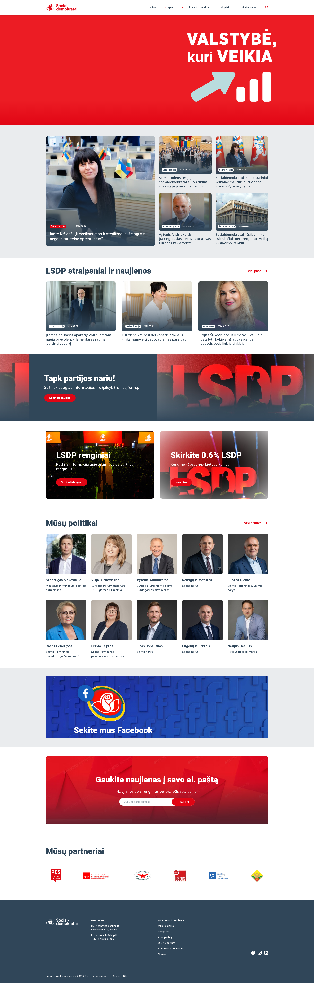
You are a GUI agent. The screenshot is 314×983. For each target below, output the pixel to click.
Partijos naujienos (171, 226)
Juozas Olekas (239, 580)
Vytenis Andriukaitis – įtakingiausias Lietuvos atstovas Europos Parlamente (185, 238)
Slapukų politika (120, 976)
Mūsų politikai (166, 925)
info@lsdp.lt (110, 935)
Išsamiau (181, 482)
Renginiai (163, 931)
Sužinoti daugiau (60, 397)
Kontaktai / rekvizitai (170, 948)
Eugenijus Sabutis (196, 646)
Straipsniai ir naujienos (171, 920)
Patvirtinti (183, 801)
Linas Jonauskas (150, 646)
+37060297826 (105, 938)
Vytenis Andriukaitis (152, 580)
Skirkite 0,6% (248, 7)
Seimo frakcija (58, 226)
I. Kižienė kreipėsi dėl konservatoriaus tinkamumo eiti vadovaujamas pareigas (154, 337)
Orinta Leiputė (102, 646)
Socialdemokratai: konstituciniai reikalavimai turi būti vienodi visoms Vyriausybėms (242, 182)
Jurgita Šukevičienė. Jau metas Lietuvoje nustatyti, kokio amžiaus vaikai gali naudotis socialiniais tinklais (230, 339)
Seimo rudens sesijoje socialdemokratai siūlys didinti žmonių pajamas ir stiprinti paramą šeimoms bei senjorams (185, 184)
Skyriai (225, 7)
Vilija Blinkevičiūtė (105, 580)
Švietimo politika (227, 226)
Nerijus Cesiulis (240, 646)
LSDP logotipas (166, 942)
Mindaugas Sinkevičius (63, 580)
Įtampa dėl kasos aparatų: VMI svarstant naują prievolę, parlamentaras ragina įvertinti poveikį (79, 339)
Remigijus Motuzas (197, 580)
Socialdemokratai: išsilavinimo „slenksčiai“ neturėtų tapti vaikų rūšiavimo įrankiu (242, 238)
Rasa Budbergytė (59, 646)
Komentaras (208, 326)
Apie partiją (165, 937)
